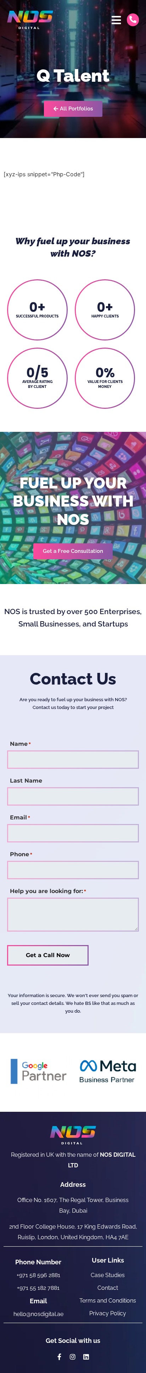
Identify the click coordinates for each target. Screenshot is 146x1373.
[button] (73, 551)
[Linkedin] (86, 1356)
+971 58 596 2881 (38, 1275)
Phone (21, 854)
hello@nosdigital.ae (38, 1314)
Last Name (26, 781)
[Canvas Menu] (116, 20)
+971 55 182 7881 (38, 1288)
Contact (107, 1288)
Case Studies (108, 1275)
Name (20, 744)
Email (20, 817)
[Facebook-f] (59, 1356)
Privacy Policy (107, 1313)
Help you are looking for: (48, 891)
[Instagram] (72, 1356)
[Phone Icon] (132, 19)
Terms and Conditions (107, 1300)
